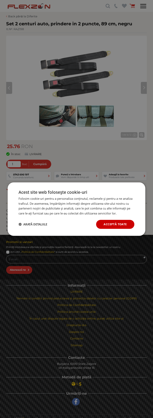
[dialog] (76, 209)
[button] (33, 224)
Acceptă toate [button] (115, 224)
